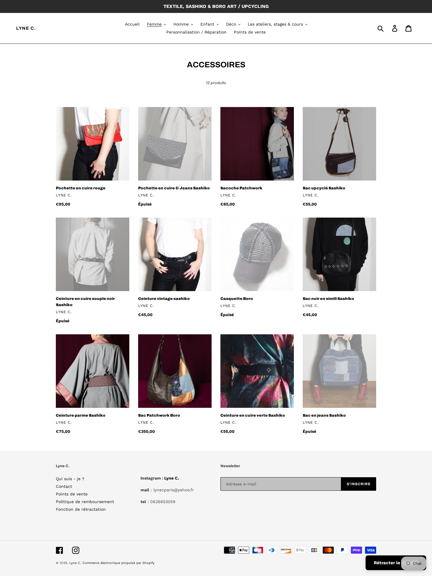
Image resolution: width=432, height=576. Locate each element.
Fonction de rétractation (81, 509)
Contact (64, 486)
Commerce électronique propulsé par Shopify (119, 563)
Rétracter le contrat (396, 562)
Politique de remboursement (85, 501)
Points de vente (72, 494)
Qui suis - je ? (70, 478)
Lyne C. (26, 28)
